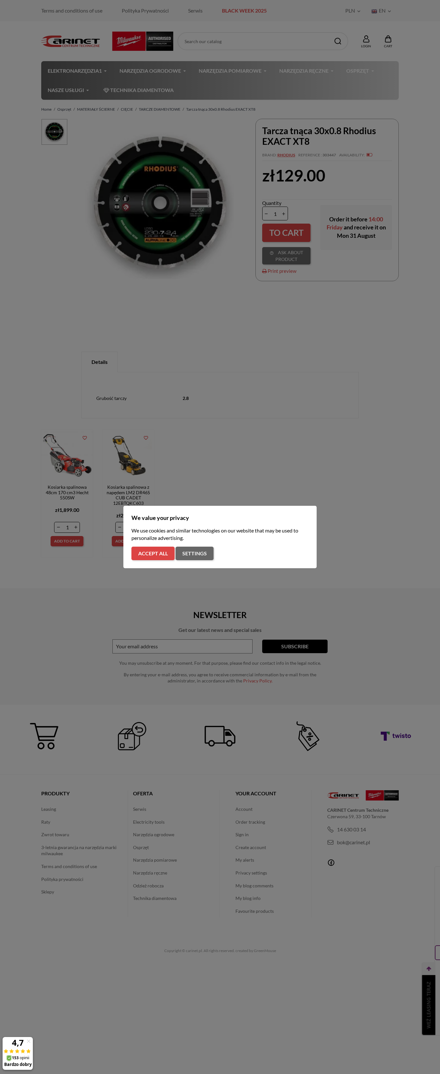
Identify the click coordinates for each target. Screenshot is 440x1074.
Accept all (153, 553)
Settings (194, 553)
